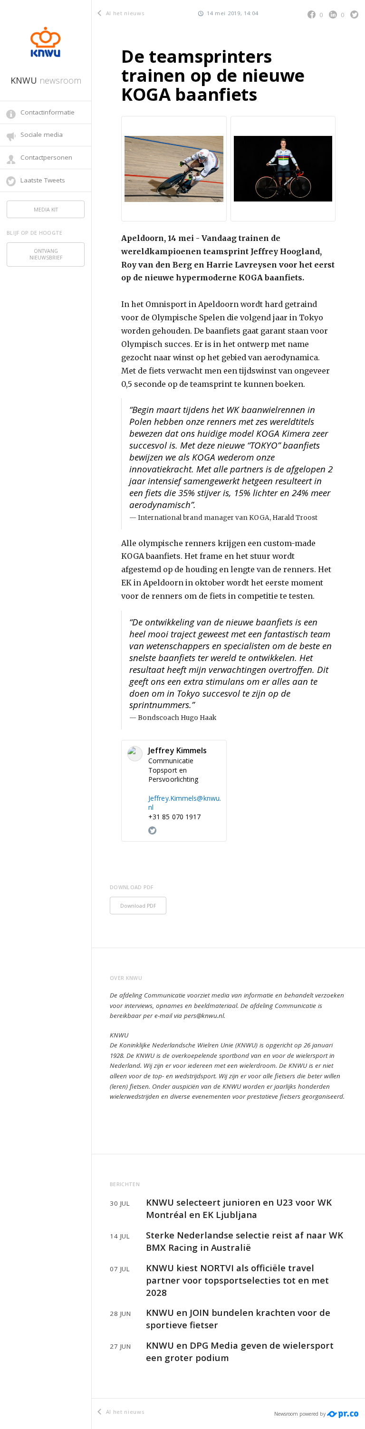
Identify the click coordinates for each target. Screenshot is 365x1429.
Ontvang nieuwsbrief (45, 254)
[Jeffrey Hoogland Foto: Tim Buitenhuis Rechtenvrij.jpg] (283, 168)
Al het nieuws (124, 13)
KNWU (45, 80)
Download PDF (138, 905)
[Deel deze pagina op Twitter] (354, 14)
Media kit (46, 209)
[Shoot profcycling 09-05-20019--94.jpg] (174, 168)
